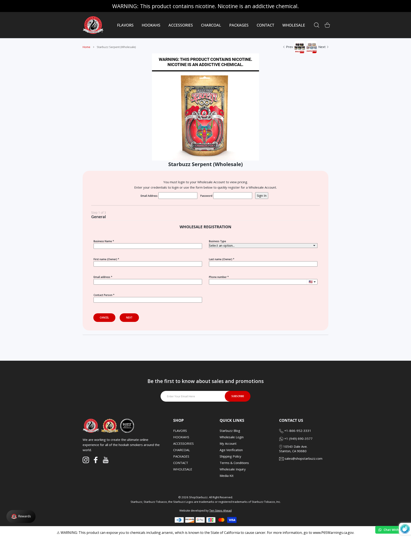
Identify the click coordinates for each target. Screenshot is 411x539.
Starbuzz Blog (230, 430)
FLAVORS (180, 430)
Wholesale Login (232, 437)
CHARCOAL (181, 450)
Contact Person (103, 295)
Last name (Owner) (220, 259)
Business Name (103, 241)
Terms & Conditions (234, 463)
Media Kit (227, 475)
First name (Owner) (105, 259)
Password (206, 196)
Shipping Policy (230, 456)
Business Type (217, 241)
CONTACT (180, 463)
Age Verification (231, 450)
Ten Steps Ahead (220, 510)
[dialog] (316, 25)
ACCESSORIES (183, 443)
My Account (228, 443)
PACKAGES (181, 456)
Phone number (218, 277)
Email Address (149, 196)
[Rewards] (21, 516)
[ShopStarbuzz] (93, 25)
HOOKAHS (181, 437)
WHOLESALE (182, 469)
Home (86, 47)
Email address (102, 277)
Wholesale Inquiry (233, 469)
